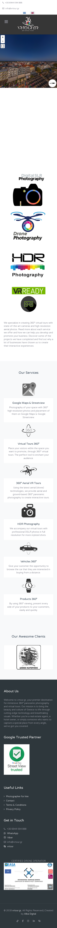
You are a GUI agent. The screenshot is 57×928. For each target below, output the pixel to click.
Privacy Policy (13, 797)
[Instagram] (28, 908)
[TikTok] (17, 908)
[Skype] (39, 908)
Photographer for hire (17, 784)
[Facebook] (23, 908)
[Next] (47, 645)
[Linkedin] (33, 908)
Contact (10, 788)
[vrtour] (28, 24)
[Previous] (9, 645)
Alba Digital (30, 901)
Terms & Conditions (16, 792)
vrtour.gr (16, 898)
